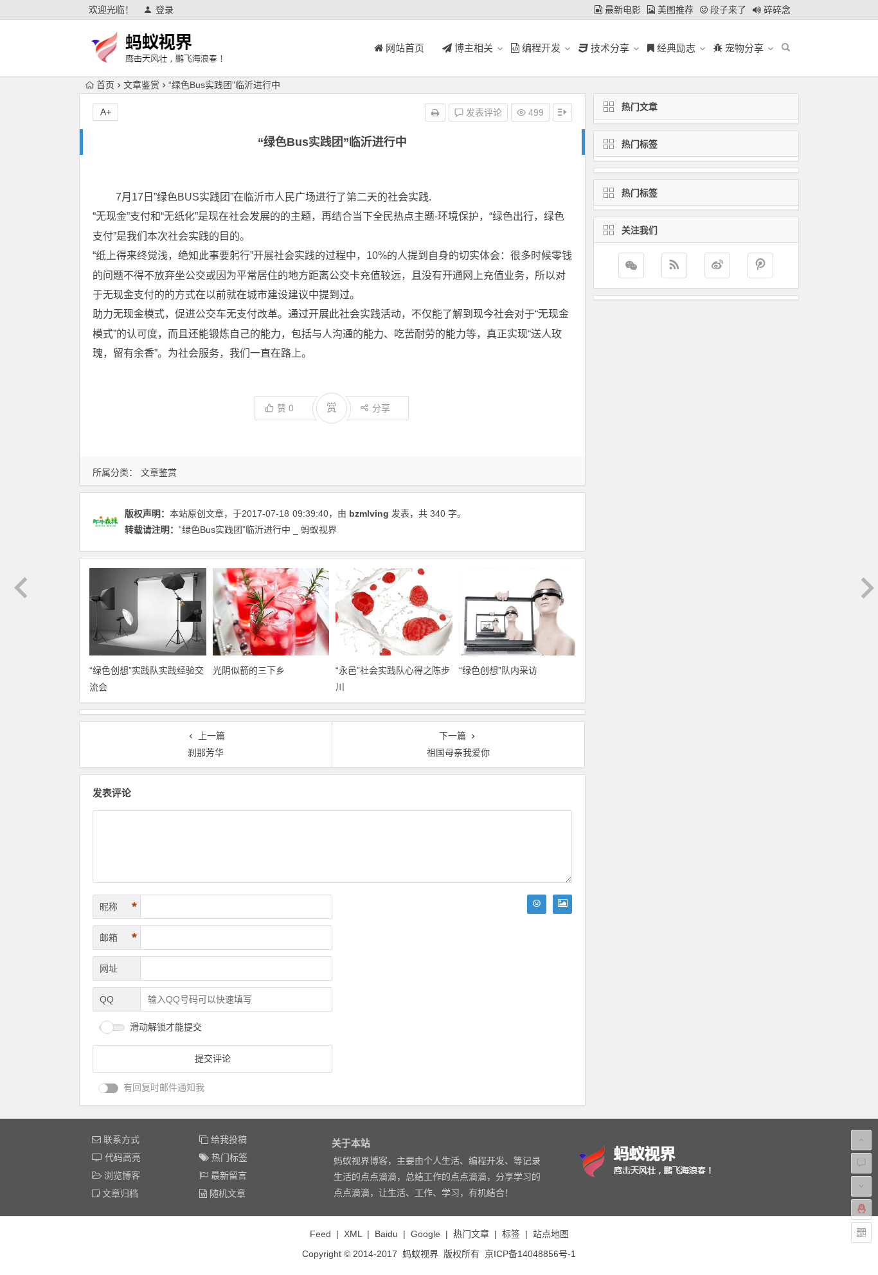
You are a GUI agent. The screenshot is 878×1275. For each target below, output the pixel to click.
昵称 (118, 907)
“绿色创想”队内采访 (498, 670)
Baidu (386, 1234)
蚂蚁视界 (420, 1254)
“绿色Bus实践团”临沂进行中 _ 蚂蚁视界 (258, 529)
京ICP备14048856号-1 (530, 1254)
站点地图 (551, 1234)
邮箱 (118, 938)
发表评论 (482, 112)
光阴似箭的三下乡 (249, 670)
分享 (381, 408)
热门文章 (471, 1234)
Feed (320, 1234)
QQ (107, 999)
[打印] (435, 112)
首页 (105, 85)
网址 (109, 968)
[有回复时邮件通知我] (108, 1088)
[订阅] (674, 265)
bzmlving (369, 513)
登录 (165, 9)
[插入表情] (536, 904)
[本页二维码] (861, 1232)
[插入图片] (562, 904)
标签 (511, 1234)
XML (353, 1234)
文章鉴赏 (141, 85)
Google (425, 1234)
